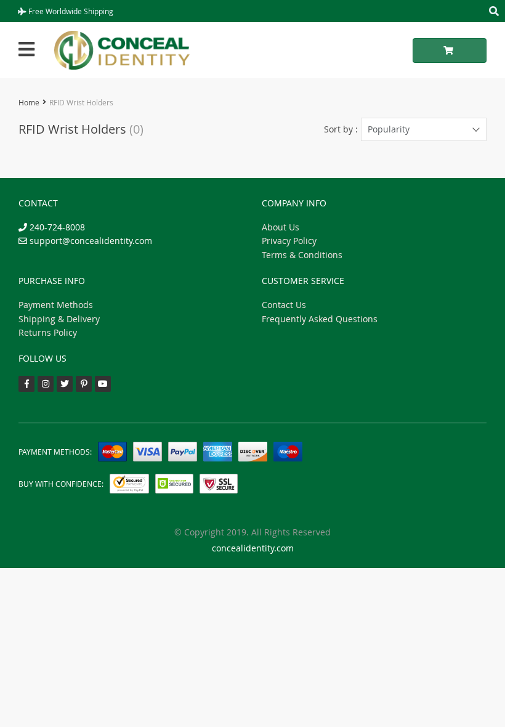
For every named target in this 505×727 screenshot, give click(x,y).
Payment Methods (55, 305)
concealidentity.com (253, 548)
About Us (280, 227)
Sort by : (341, 129)
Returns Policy (47, 332)
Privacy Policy (289, 240)
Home (28, 102)
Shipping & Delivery (59, 319)
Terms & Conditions (302, 255)
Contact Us (284, 305)
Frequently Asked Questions (320, 319)
